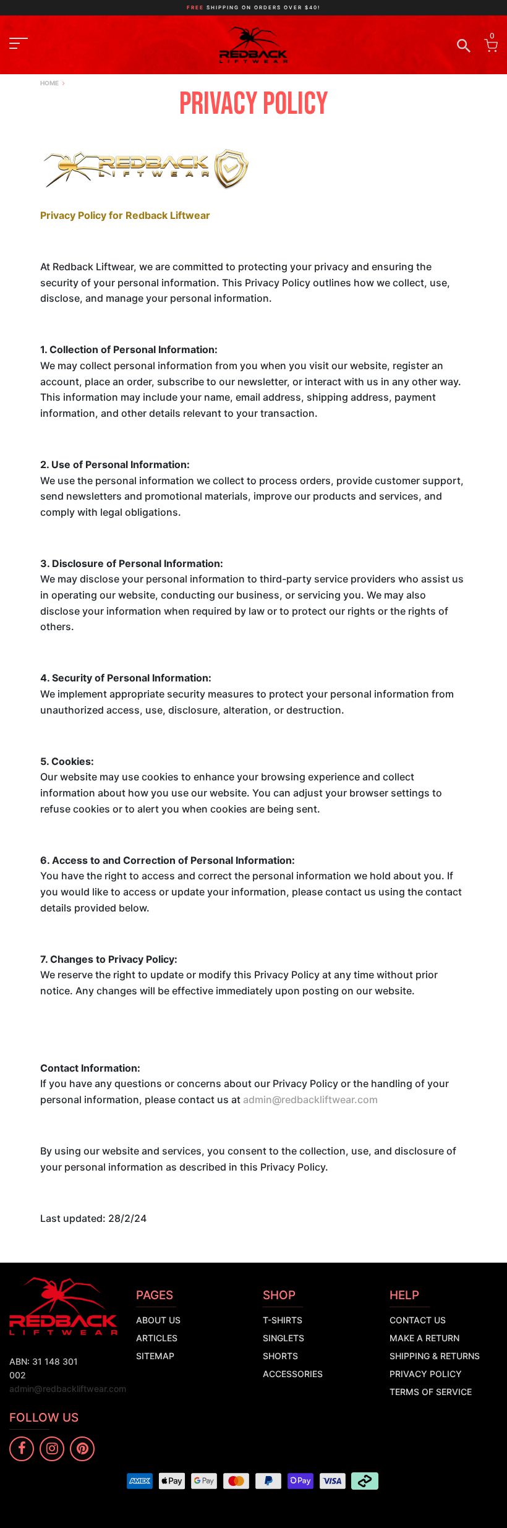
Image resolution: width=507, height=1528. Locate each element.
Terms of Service (431, 1391)
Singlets (283, 1338)
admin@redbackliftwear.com (310, 1099)
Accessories (293, 1373)
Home (49, 83)
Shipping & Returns (435, 1356)
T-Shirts (282, 1320)
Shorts (280, 1356)
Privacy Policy (426, 1373)
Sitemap (155, 1356)
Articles (156, 1338)
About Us (158, 1320)
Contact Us (418, 1320)
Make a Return (424, 1338)
